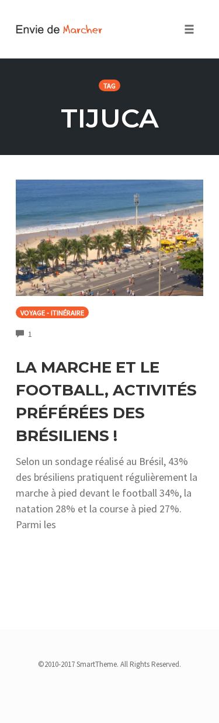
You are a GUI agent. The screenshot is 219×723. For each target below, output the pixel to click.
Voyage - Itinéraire (52, 312)
